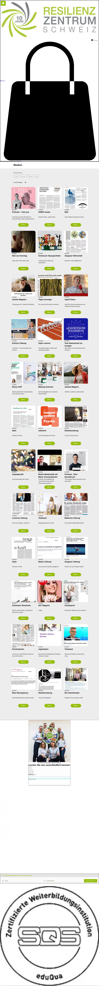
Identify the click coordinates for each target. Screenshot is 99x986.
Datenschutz (5, 871)
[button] (1, 161)
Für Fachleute (6, 816)
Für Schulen (5, 817)
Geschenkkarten (6, 823)
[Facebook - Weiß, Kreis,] (49, 886)
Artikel (16, 176)
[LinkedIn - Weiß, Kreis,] (49, 895)
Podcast (30, 176)
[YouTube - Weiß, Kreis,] (49, 892)
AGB (3, 870)
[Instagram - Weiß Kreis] (49, 889)
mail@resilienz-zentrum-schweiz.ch (12, 791)
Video (36, 176)
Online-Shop (3, 820)
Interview (22, 176)
